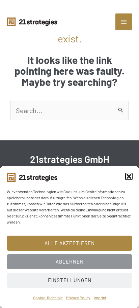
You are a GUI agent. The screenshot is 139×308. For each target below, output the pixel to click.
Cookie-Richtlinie (48, 297)
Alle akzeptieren (70, 243)
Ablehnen (70, 262)
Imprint (100, 297)
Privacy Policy (78, 297)
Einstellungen (69, 280)
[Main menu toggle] (123, 21)
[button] (129, 176)
